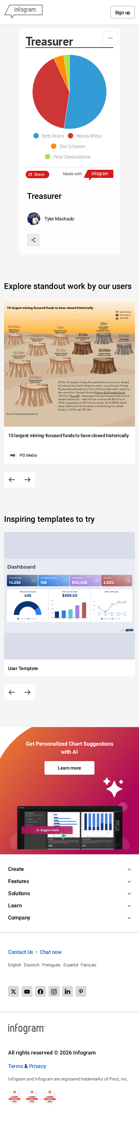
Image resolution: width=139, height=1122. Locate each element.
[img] (85, 92)
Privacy (37, 1066)
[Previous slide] (11, 479)
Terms (15, 1066)
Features (18, 881)
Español (70, 964)
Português (51, 964)
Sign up (122, 12)
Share (39, 174)
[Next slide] (27, 479)
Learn (15, 905)
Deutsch (31, 964)
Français (88, 964)
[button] (50, 135)
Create (16, 869)
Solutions (19, 893)
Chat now (51, 952)
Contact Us (20, 952)
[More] (110, 38)
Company (19, 917)
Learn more (69, 768)
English (14, 964)
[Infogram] (23, 12)
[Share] (33, 240)
